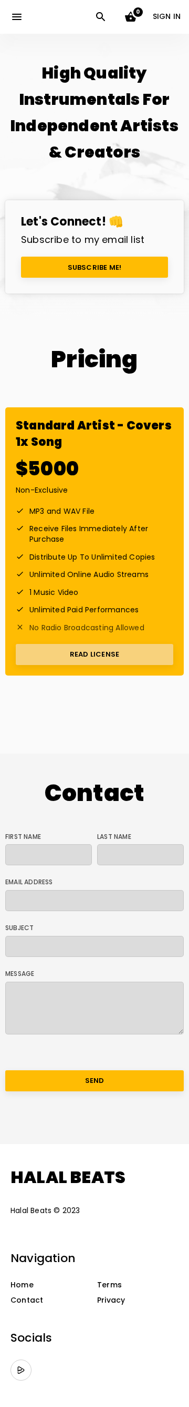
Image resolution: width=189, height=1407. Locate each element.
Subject (19, 928)
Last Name (114, 837)
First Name (23, 837)
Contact (26, 1300)
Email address (29, 882)
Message (19, 974)
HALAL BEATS (67, 1177)
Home (22, 1285)
